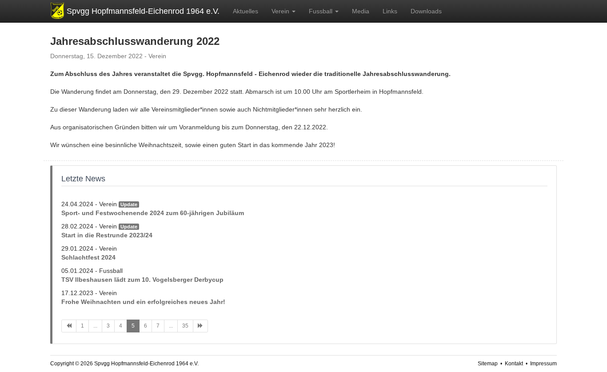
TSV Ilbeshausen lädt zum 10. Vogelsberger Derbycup (142, 279)
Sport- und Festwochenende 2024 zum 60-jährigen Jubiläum (152, 212)
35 (185, 326)
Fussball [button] (321, 11)
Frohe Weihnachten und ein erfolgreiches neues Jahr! (143, 301)
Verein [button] (281, 11)
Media (360, 11)
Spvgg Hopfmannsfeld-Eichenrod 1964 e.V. (143, 11)
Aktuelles (245, 11)
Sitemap (488, 363)
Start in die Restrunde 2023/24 (106, 235)
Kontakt (514, 363)
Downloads (426, 11)
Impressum (543, 363)
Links (390, 11)
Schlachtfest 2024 (88, 257)
